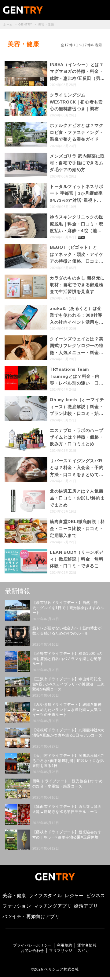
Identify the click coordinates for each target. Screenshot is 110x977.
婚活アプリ (86, 906)
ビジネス (95, 895)
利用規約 (64, 945)
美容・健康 (14, 895)
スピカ (83, 950)
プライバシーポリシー (32, 945)
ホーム (8, 24)
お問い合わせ (32, 950)
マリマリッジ (60, 950)
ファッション (16, 906)
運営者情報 (87, 945)
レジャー (73, 895)
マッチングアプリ (53, 906)
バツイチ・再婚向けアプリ (31, 916)
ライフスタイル (45, 895)
